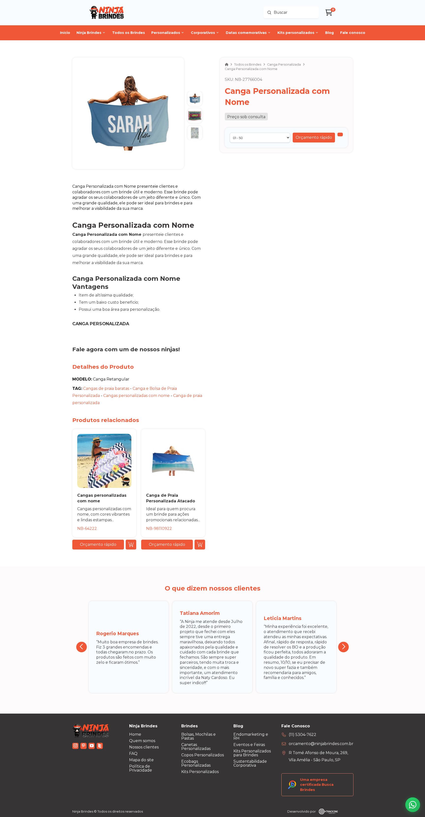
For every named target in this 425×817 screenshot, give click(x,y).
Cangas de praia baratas (106, 388)
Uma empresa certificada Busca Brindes (317, 784)
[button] (314, 137)
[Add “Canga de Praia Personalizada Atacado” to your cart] (200, 544)
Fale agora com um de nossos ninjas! (126, 349)
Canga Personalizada (100, 323)
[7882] (340, 134)
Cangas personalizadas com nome (136, 395)
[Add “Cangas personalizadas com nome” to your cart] (131, 544)
